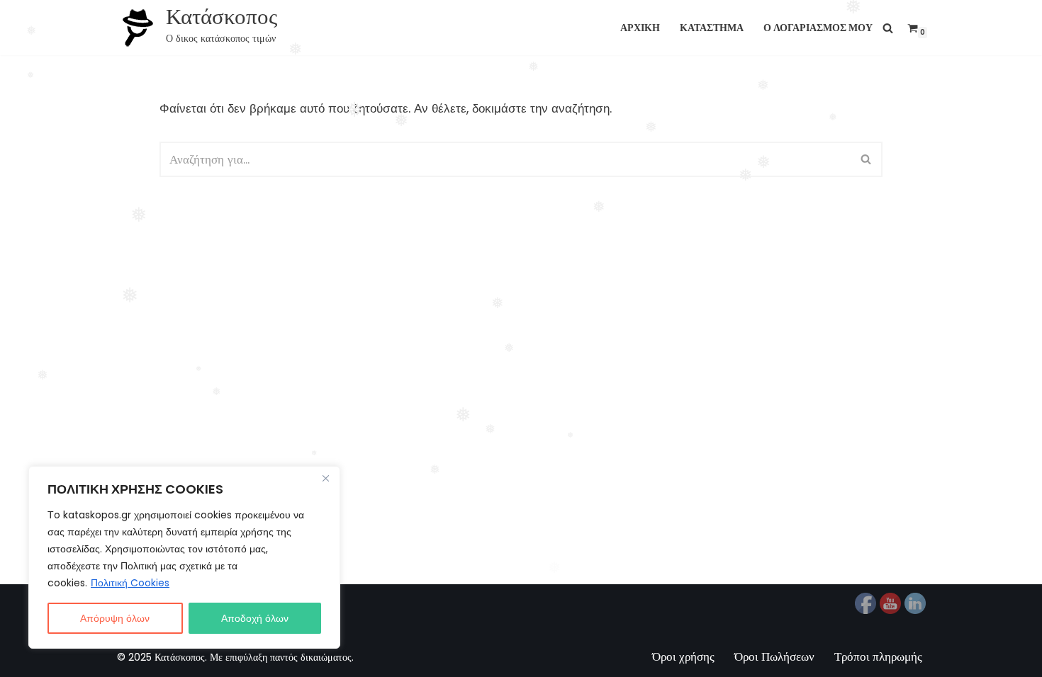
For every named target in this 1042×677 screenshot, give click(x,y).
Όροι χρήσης (683, 656)
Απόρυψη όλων (115, 618)
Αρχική (640, 28)
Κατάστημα (712, 28)
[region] (184, 557)
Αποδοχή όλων (254, 618)
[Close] (325, 478)
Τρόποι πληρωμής (878, 656)
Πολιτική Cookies (130, 583)
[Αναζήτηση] (888, 28)
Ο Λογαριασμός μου (818, 28)
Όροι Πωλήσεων (774, 656)
